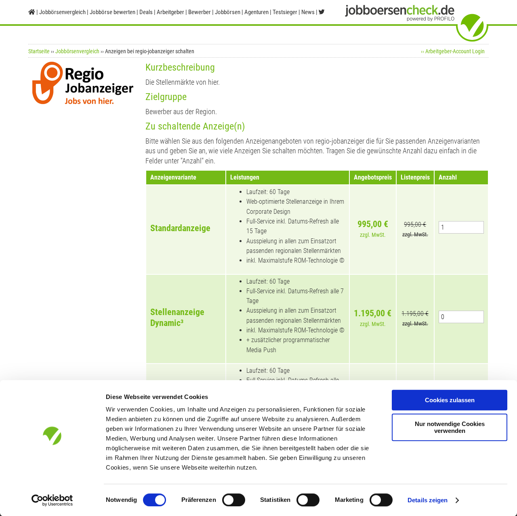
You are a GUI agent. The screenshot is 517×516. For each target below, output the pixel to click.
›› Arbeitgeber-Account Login (453, 51)
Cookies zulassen (450, 400)
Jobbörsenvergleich (77, 51)
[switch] (233, 499)
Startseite (39, 51)
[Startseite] (31, 12)
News (308, 12)
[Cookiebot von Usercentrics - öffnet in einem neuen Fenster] (52, 500)
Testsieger (285, 12)
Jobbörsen (227, 12)
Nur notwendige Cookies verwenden (450, 427)
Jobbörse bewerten (112, 12)
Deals (146, 12)
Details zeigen (428, 500)
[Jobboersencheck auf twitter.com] (322, 12)
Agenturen (256, 12)
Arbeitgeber (170, 12)
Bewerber (199, 12)
